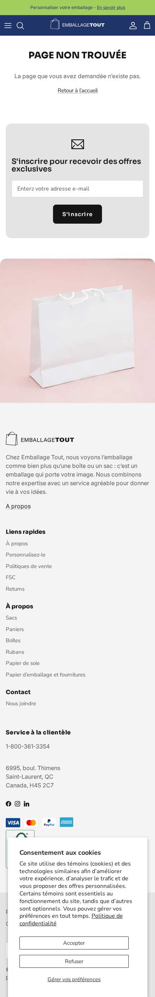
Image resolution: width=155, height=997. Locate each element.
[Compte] (131, 25)
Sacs (11, 617)
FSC (10, 577)
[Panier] (147, 25)
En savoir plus (111, 7)
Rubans (15, 652)
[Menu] (8, 25)
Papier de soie (23, 663)
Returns (15, 589)
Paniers (15, 629)
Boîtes (13, 640)
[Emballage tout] (77, 24)
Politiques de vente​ (29, 566)
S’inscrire (77, 214)
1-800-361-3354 (28, 746)
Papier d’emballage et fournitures (45, 674)
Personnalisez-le (25, 554)
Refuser (74, 961)
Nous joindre (21, 703)
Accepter (74, 943)
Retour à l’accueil (78, 90)
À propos (17, 543)
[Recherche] (24, 25)
